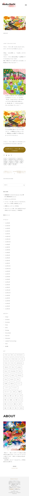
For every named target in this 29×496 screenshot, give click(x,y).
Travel (6, 379)
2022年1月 (7, 287)
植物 (15, 404)
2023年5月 (7, 252)
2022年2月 (7, 284)
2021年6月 (7, 300)
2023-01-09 (5, 33)
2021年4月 (7, 303)
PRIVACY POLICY (14, 479)
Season (12, 375)
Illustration (7, 322)
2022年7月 (7, 274)
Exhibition (7, 319)
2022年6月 (7, 276)
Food (5, 158)
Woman (16, 160)
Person (10, 160)
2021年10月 (7, 292)
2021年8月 (7, 295)
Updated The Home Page (10, 341)
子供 (21, 395)
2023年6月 (7, 249)
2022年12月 (7, 265)
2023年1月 (7, 263)
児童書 (19, 391)
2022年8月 (7, 271)
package (19, 367)
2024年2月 (7, 231)
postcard (6, 375)
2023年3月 (7, 257)
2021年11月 (7, 290)
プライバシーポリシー (14, 488)
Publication (10, 43)
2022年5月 (7, 279)
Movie (6, 324)
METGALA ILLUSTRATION (10, 199)
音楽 (15, 408)
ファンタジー (14, 387)
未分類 (6, 346)
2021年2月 (7, 308)
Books (12, 354)
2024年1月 (7, 233)
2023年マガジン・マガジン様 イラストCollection (14, 149)
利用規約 (12, 489)
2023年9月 (7, 244)
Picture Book (8, 333)
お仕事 (5, 162)
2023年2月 (7, 260)
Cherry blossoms (20, 354)
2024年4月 (7, 225)
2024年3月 (7, 228)
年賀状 (11, 399)
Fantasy (6, 363)
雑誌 (10, 164)
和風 (21, 162)
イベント (19, 383)
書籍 (5, 404)
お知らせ (11, 162)
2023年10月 (7, 241)
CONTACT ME (14, 468)
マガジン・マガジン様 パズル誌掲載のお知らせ (14, 38)
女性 (5, 164)
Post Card (7, 335)
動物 (5, 395)
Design (6, 316)
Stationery (20, 375)
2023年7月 (7, 247)
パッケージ (7, 387)
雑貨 (10, 408)
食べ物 (14, 164)
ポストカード (7, 391)
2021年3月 (7, 306)
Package (7, 330)
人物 (17, 162)
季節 (5, 399)
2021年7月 (7, 298)
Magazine (20, 158)
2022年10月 (7, 268)
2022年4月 (7, 282)
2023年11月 (7, 239)
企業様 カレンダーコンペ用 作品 (12, 206)
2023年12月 (7, 236)
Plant (20, 371)
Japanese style (12, 158)
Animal (6, 354)
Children (6, 358)
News (5, 160)
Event (22, 358)
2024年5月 (7, 223)
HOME (14, 171)
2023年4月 (7, 255)
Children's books (14, 358)
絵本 (20, 404)
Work (14, 43)
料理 (16, 399)
